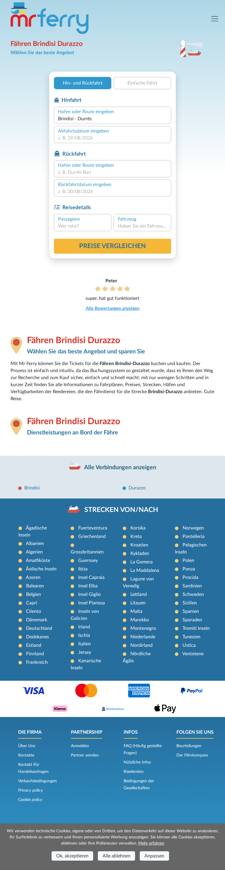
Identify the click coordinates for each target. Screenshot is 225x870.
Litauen (138, 603)
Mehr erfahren (151, 843)
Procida (190, 577)
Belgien (33, 594)
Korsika (138, 528)
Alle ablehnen (116, 856)
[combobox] (112, 118)
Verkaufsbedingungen (37, 781)
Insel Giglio (89, 594)
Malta (136, 611)
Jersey (84, 652)
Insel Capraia (91, 577)
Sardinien (192, 586)
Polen (188, 560)
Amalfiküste (38, 560)
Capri (31, 603)
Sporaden (192, 620)
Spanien (191, 611)
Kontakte (26, 755)
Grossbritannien (87, 552)
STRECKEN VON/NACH (121, 510)
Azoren (33, 577)
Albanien (35, 543)
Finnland (35, 653)
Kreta (136, 536)
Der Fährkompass (192, 755)
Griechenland (92, 536)
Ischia (84, 635)
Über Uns (26, 746)
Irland (84, 627)
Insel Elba (88, 586)
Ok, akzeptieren (72, 856)
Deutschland (39, 628)
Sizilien (190, 603)
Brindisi (32, 488)
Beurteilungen (188, 746)
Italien (84, 644)
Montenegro (143, 628)
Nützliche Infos (137, 762)
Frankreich (37, 662)
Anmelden (80, 746)
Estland (33, 645)
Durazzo (137, 488)
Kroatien (139, 545)
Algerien (34, 552)
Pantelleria (193, 536)
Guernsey (88, 560)
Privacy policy (30, 790)
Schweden (193, 594)
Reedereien (134, 772)
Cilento (33, 611)
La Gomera (141, 562)
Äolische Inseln (41, 569)
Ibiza (83, 569)
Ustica (189, 645)
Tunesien (191, 637)
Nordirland (141, 645)
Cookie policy (30, 800)
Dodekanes (37, 637)
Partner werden (85, 755)
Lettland (138, 594)
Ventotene (193, 653)
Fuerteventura (92, 528)
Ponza (189, 569)
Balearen (35, 586)
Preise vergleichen (112, 246)
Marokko (139, 620)
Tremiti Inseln (196, 628)
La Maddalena (144, 570)
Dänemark (36, 620)
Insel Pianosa (91, 603)
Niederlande (142, 637)
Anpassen (154, 856)
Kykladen (139, 553)
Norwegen (193, 528)
